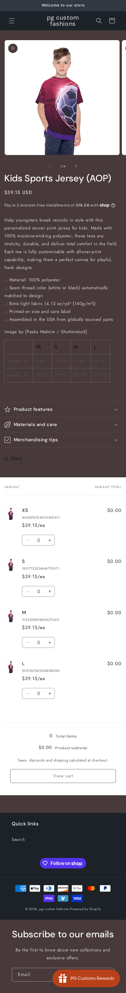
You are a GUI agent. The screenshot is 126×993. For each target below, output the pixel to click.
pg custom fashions (54, 909)
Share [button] (16, 458)
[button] (11, 20)
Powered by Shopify (85, 909)
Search (18, 839)
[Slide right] (75, 166)
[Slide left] (50, 166)
